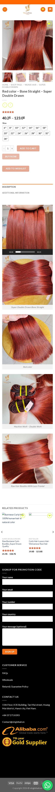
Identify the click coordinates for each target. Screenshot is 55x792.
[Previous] (2, 537)
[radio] (5, 128)
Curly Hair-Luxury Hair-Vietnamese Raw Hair (39, 542)
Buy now (11, 156)
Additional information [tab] (15, 193)
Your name (7, 577)
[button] (27, 230)
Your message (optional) (14, 626)
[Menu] (4, 9)
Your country (9, 614)
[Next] (51, 79)
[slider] (25, 252)
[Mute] (44, 251)
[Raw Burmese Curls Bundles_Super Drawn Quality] (14, 524)
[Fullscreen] (49, 251)
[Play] (6, 251)
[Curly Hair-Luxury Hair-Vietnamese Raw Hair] (41, 524)
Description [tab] (9, 187)
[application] (27, 230)
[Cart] (50, 9)
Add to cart (28, 148)
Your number (8, 602)
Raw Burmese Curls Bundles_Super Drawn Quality (11, 543)
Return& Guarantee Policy (15, 686)
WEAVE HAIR (30, 85)
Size (4, 123)
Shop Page (16, 85)
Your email (7, 589)
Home (5, 85)
